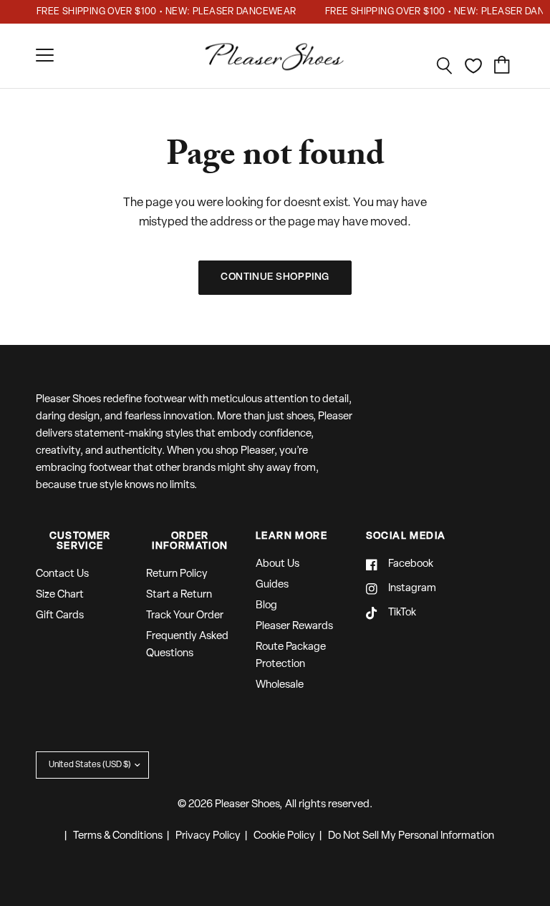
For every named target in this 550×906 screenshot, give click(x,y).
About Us (277, 564)
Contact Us (62, 574)
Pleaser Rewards (294, 626)
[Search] (445, 66)
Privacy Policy (208, 836)
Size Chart (60, 595)
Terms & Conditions (118, 836)
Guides (272, 585)
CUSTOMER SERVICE (80, 542)
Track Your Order (184, 615)
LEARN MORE (291, 537)
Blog (266, 605)
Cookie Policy (284, 836)
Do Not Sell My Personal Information (411, 836)
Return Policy (177, 574)
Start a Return (179, 595)
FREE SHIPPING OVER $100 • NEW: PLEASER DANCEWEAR (164, 11)
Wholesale (280, 685)
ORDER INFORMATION (190, 542)
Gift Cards (60, 615)
